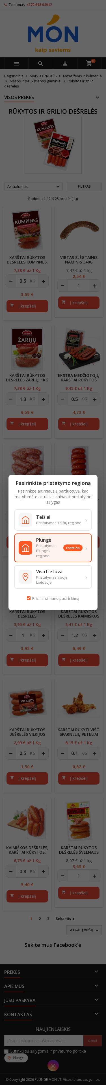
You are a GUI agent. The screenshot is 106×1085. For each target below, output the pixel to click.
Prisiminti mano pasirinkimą (55, 598)
